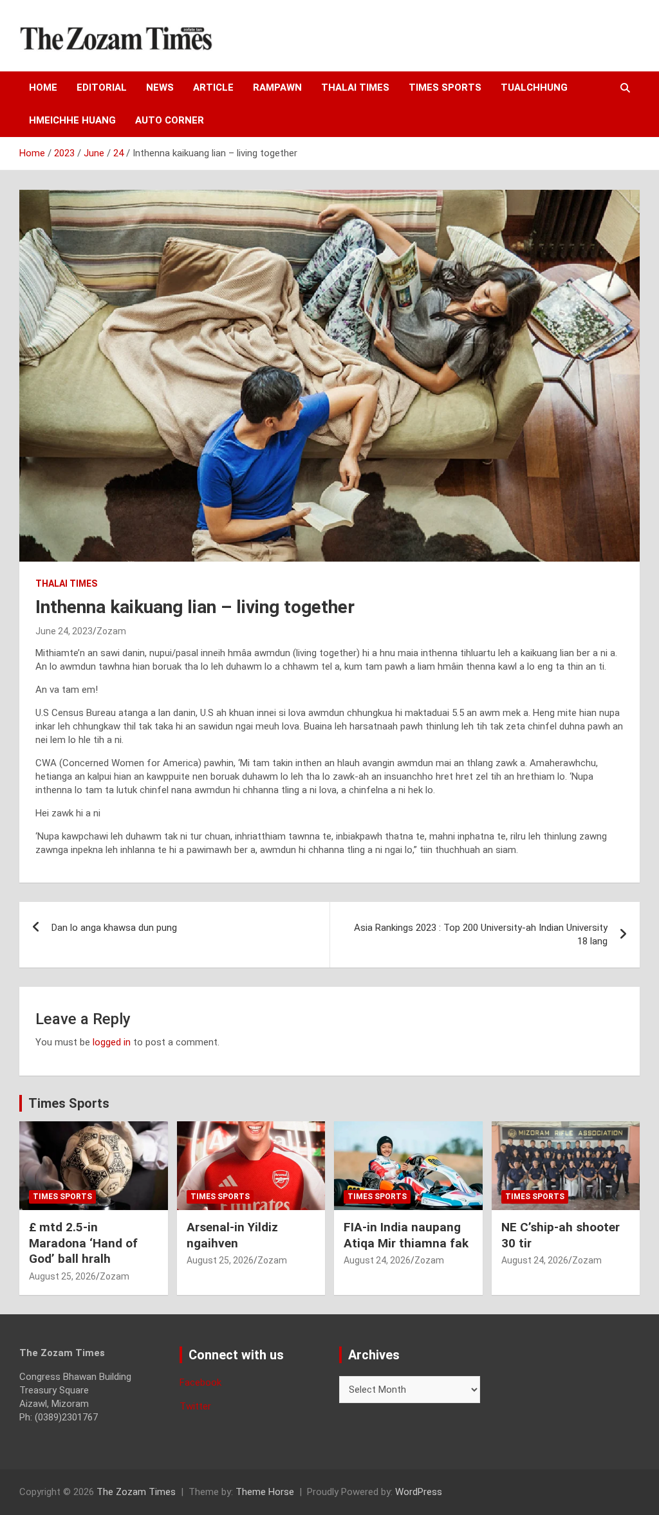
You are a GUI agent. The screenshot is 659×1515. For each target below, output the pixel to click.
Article (213, 87)
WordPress (418, 1492)
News (160, 87)
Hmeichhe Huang (72, 120)
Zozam (111, 631)
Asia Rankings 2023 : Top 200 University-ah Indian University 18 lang (481, 934)
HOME (43, 87)
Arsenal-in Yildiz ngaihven (232, 1235)
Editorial (102, 87)
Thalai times (355, 87)
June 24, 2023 (64, 631)
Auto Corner (169, 120)
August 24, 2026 (377, 1260)
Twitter (195, 1406)
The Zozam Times (136, 1492)
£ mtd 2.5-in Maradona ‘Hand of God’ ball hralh (83, 1243)
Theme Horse (265, 1492)
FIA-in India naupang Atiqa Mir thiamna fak (406, 1235)
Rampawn (277, 87)
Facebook (200, 1382)
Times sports (445, 87)
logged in (112, 1042)
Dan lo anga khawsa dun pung (114, 927)
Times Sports (68, 1103)
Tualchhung (534, 87)
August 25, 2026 (62, 1276)
